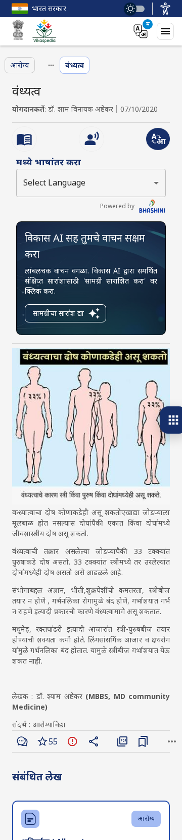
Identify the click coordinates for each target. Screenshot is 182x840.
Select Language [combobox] (54, 182)
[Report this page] (72, 741)
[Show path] (51, 65)
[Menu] (165, 31)
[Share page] (93, 741)
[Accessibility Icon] (165, 8)
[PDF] (122, 741)
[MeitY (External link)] (18, 31)
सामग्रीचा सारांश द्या (58, 313)
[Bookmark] (143, 741)
